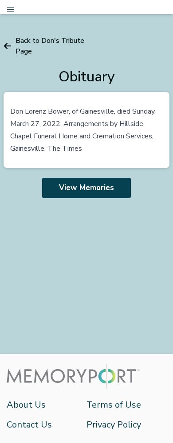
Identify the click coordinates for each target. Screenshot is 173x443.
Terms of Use (113, 405)
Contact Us (29, 425)
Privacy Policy (113, 425)
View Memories (86, 188)
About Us (26, 405)
